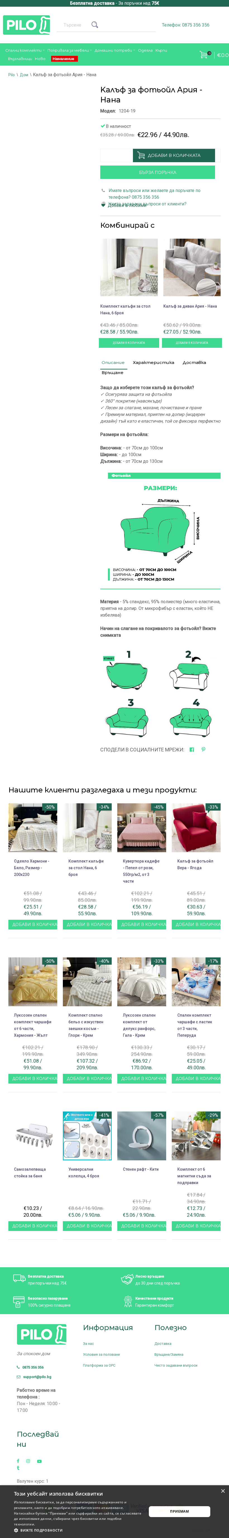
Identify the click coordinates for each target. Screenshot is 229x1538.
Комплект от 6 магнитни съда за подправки (194, 1176)
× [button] (223, 1491)
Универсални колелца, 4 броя (83, 1172)
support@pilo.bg (36, 1377)
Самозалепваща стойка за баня (30, 1172)
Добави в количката (174, 155)
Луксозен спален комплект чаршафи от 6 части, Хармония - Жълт (32, 1025)
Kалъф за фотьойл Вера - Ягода (195, 864)
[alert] (114, 1511)
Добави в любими (127, 205)
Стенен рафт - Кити (141, 1169)
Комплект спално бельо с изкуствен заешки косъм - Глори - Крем (85, 1025)
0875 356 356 (32, 1367)
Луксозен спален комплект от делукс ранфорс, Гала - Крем (139, 1025)
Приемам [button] (179, 1511)
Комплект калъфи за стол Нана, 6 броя (125, 309)
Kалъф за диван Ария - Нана (190, 306)
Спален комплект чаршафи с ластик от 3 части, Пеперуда (194, 1025)
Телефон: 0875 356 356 (185, 25)
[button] (78, 1530)
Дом (24, 75)
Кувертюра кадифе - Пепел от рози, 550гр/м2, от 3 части (141, 871)
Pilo (11, 75)
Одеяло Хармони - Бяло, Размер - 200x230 (31, 868)
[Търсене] (97, 25)
